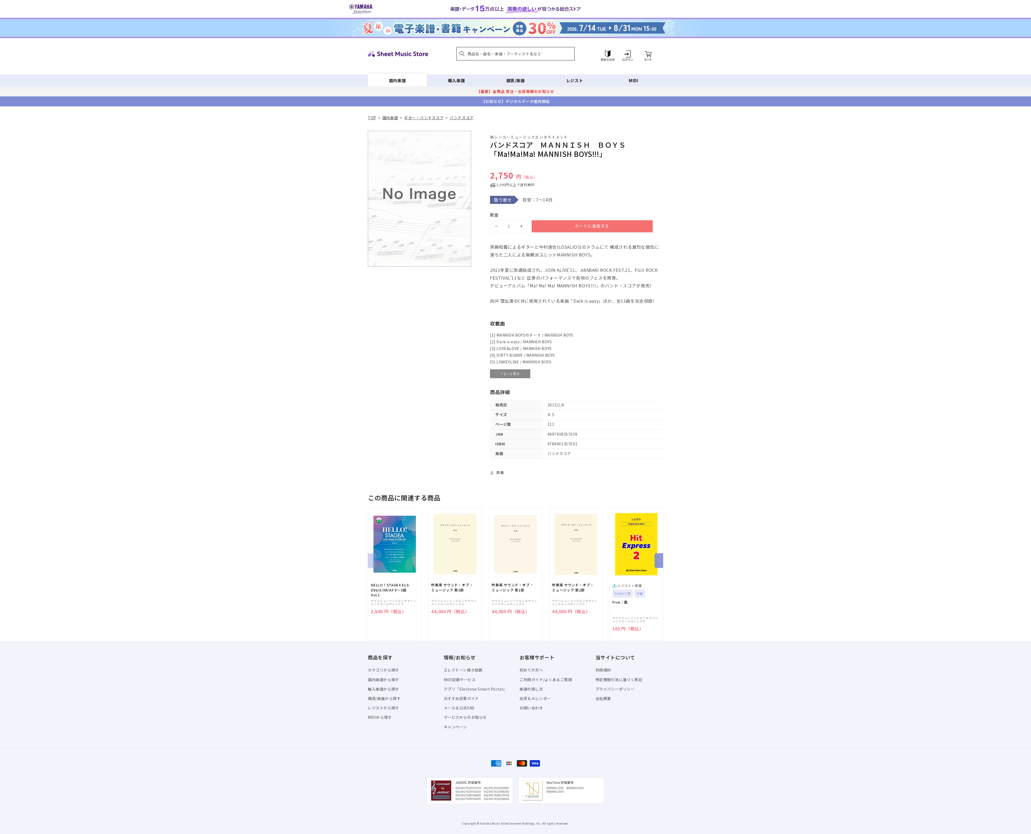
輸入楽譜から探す (383, 689)
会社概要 (603, 698)
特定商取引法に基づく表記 (619, 679)
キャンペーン (455, 727)
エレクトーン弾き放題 (463, 670)
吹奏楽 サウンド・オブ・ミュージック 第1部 (512, 587)
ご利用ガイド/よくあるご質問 (546, 679)
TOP (372, 117)
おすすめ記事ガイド (461, 698)
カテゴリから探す (383, 670)
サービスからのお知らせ (465, 717)
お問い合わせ (531, 707)
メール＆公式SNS (459, 707)
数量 (494, 215)
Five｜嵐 (620, 602)
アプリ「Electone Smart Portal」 (475, 689)
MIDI (633, 80)
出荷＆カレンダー (535, 698)
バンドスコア (462, 117)
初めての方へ (531, 670)
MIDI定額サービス (460, 679)
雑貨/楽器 (515, 80)
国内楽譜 (397, 80)
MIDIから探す (380, 717)
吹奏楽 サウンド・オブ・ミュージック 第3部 (452, 587)
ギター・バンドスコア (424, 117)
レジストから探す (383, 707)
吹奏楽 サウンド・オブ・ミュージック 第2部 (573, 587)
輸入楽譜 (456, 80)
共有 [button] (500, 472)
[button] (515, 53)
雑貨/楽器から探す (384, 698)
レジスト (574, 80)
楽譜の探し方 (531, 689)
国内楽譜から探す (383, 679)
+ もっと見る (510, 374)
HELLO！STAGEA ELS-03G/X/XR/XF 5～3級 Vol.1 (390, 590)
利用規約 (603, 670)
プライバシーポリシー (615, 689)
